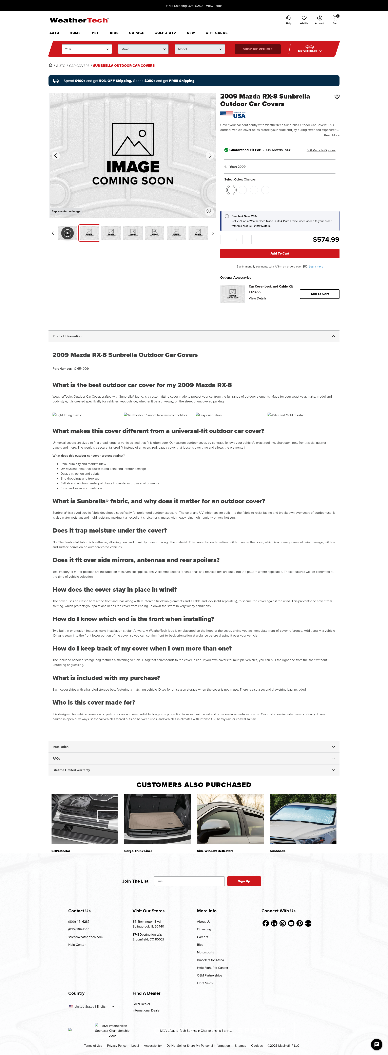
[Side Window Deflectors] (230, 819)
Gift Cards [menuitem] (217, 33)
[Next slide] (212, 233)
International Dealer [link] (146, 1010)
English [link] (102, 1006)
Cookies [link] (257, 1045)
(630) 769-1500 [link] (79, 929)
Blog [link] (200, 944)
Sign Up (244, 881)
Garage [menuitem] (136, 33)
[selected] (231, 190)
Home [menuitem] (75, 33)
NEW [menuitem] (191, 33)
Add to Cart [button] (320, 294)
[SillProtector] (85, 819)
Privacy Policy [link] (117, 1045)
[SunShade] (303, 819)
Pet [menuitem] (95, 33)
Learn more (316, 266)
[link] (50, 65)
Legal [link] (135, 1045)
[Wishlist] (337, 96)
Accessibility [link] (153, 1045)
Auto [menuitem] (54, 33)
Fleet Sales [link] (205, 983)
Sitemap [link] (240, 1045)
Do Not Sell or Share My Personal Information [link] (198, 1045)
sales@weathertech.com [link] (85, 937)
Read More (332, 135)
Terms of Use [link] (93, 1045)
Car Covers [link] (79, 65)
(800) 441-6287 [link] (78, 921)
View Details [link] (258, 298)
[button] (304, 20)
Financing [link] (204, 929)
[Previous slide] (53, 233)
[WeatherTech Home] (79, 20)
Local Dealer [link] (141, 1004)
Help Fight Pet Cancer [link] (212, 967)
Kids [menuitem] (114, 33)
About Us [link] (203, 921)
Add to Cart (280, 253)
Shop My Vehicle (258, 49)
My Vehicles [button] (308, 51)
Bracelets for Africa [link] (210, 960)
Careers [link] (202, 937)
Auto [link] (60, 65)
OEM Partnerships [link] (209, 975)
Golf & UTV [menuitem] (165, 33)
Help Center (76, 944)
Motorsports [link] (205, 952)
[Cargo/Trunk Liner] (157, 819)
